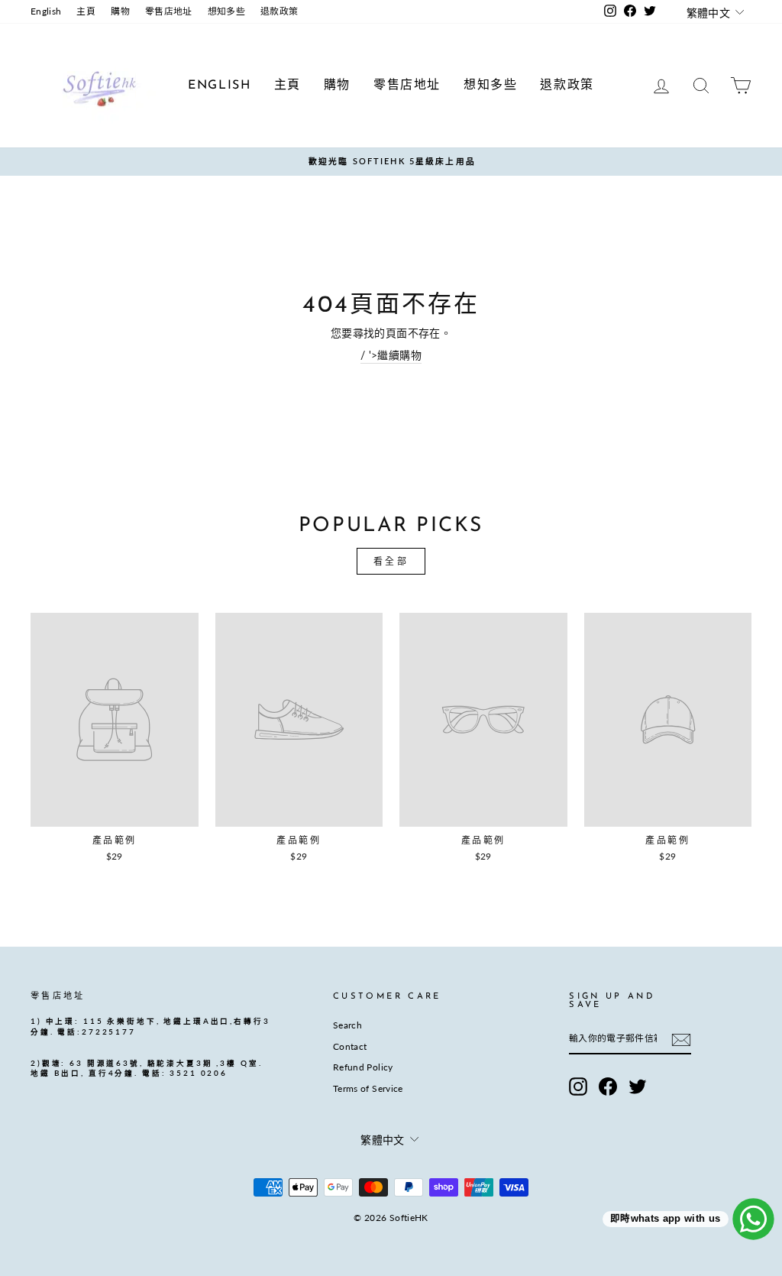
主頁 (85, 11)
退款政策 (279, 11)
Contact (350, 1046)
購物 (120, 11)
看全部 (391, 561)
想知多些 (226, 11)
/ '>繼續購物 (391, 354)
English (46, 11)
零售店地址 (168, 11)
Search (347, 1025)
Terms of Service (368, 1088)
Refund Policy (363, 1067)
